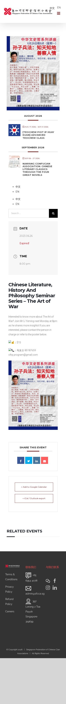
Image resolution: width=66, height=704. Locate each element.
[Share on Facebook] (20, 460)
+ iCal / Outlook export (34, 498)
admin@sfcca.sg (35, 593)
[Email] (44, 460)
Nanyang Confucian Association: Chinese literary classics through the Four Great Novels (37, 169)
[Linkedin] (36, 460)
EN (59, 7)
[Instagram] (48, 588)
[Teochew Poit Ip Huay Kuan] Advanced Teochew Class (38, 135)
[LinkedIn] (55, 588)
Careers (9, 611)
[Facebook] (55, 581)
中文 (52, 8)
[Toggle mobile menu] (59, 13)
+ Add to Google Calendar (34, 487)
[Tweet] (28, 460)
